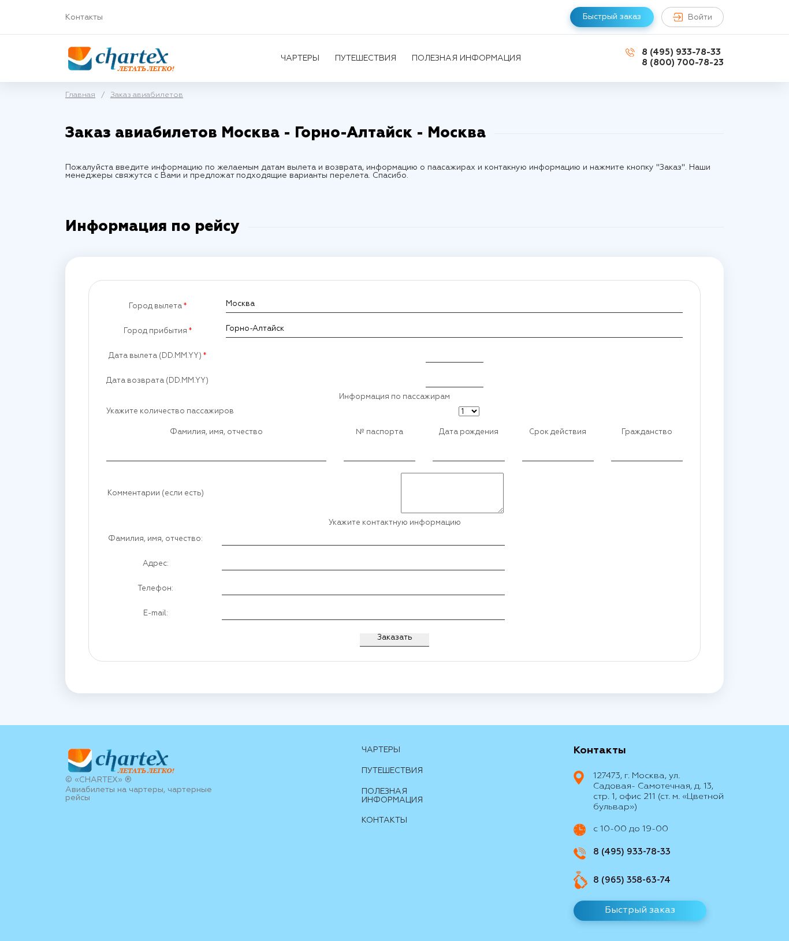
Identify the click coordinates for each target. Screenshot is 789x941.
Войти (700, 17)
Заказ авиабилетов (146, 95)
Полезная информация (466, 58)
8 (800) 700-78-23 (683, 62)
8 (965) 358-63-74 (632, 880)
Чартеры (300, 58)
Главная (80, 95)
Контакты (84, 17)
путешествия (365, 58)
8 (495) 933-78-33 (681, 52)
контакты (384, 820)
